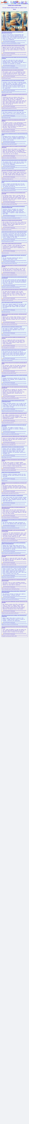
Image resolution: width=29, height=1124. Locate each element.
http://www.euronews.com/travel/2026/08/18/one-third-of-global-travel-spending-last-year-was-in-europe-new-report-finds (14, 577)
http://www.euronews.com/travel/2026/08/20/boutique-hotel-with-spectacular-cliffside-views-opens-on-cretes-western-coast (13, 444)
